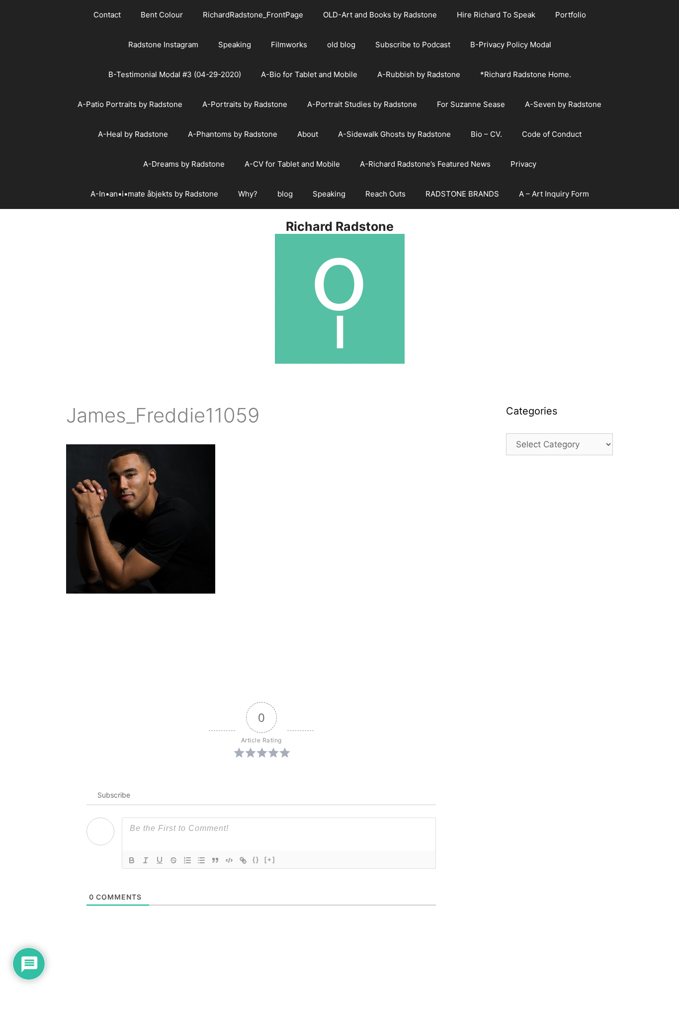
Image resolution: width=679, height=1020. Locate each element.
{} (256, 859)
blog (285, 194)
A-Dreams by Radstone (184, 164)
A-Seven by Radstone (563, 104)
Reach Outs (385, 194)
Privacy (523, 164)
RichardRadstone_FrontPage (253, 14)
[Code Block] (229, 860)
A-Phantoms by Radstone (232, 134)
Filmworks (289, 44)
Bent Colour (162, 14)
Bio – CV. (486, 134)
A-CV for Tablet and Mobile (292, 164)
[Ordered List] (187, 860)
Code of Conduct (552, 134)
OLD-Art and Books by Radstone (380, 14)
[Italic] (146, 860)
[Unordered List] (201, 860)
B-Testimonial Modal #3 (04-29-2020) (174, 74)
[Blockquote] (215, 860)
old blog (341, 44)
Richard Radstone (340, 226)
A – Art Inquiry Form (554, 194)
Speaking (234, 44)
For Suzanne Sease (471, 104)
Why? (247, 194)
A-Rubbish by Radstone (418, 74)
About (307, 134)
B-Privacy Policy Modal (510, 44)
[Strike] (173, 860)
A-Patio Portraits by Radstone (130, 104)
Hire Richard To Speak (496, 14)
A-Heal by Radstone (133, 134)
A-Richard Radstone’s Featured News (425, 164)
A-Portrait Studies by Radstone (362, 104)
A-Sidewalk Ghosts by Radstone (394, 134)
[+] (269, 859)
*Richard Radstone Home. (525, 74)
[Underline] (160, 860)
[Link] (243, 860)
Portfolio (570, 14)
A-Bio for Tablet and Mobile (309, 74)
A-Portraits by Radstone (244, 104)
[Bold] (132, 860)
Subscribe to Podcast (412, 44)
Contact (107, 14)
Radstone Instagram (163, 44)
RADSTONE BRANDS (462, 194)
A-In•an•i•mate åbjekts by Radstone (154, 194)
